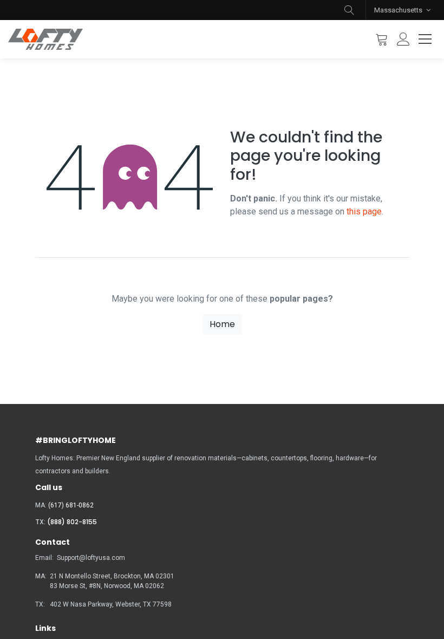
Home (222, 324)
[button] (349, 10)
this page (364, 211)
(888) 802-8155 (72, 521)
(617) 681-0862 (71, 505)
